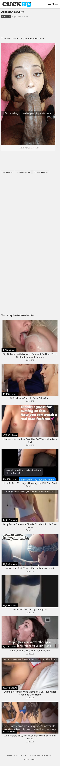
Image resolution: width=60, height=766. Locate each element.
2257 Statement (34, 755)
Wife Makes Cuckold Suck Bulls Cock (30, 398)
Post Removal (47, 755)
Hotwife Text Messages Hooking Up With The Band (30, 483)
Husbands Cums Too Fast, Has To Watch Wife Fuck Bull (30, 441)
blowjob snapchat (23, 172)
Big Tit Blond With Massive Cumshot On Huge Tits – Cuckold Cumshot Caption (30, 355)
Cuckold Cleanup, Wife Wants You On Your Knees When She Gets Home (30, 693)
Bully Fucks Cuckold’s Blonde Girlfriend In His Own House (30, 526)
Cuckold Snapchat (41, 172)
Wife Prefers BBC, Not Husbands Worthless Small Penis (30, 737)
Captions (6, 16)
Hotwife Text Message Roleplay (30, 609)
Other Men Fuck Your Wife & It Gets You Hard (30, 568)
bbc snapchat (8, 172)
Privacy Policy (20, 755)
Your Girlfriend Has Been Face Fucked (30, 650)
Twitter (10, 755)
